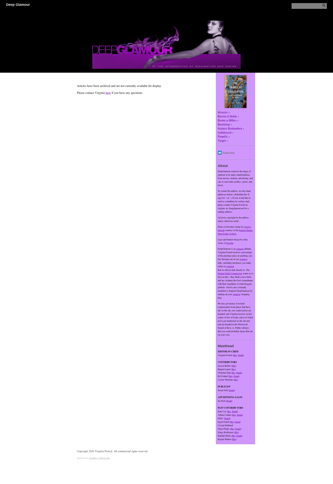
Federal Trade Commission (230, 273)
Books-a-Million (227, 120)
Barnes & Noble (227, 116)
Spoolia (229, 242)
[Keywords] (309, 6)
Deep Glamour (18, 5)
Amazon (223, 112)
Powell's (223, 136)
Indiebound (224, 132)
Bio (235, 355)
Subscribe (229, 153)
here (108, 93)
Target (222, 140)
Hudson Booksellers (230, 128)
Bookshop (224, 124)
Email (240, 355)
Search (323, 5)
